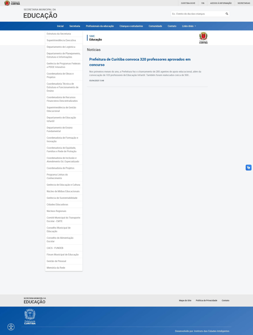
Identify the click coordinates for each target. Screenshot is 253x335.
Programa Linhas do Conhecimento (57, 176)
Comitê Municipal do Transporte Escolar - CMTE (63, 219)
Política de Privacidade (206, 300)
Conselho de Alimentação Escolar (60, 239)
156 (202, 3)
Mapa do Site (185, 300)
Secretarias (244, 3)
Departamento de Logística (61, 46)
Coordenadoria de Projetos (60, 168)
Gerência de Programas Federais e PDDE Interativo (63, 65)
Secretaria (74, 26)
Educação (95, 39)
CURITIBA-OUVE (188, 3)
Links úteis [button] (188, 26)
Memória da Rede (56, 267)
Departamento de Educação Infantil (61, 119)
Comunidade (155, 26)
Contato (172, 26)
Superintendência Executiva (61, 40)
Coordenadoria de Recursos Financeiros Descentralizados (62, 99)
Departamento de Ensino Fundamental (59, 129)
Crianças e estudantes (131, 26)
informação (221, 3)
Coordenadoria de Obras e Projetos (60, 75)
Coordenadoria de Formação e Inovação (62, 139)
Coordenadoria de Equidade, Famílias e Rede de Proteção (61, 149)
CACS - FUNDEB (55, 248)
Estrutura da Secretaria (59, 33)
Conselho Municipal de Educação (58, 229)
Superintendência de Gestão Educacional (61, 109)
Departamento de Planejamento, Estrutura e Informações (63, 55)
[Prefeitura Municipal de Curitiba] (30, 316)
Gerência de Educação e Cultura (63, 184)
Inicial (60, 26)
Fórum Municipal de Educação (63, 254)
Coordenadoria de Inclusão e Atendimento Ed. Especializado (63, 159)
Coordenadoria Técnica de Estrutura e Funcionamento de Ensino (62, 87)
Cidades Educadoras (57, 204)
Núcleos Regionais (56, 211)
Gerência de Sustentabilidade (62, 197)
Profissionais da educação (100, 26)
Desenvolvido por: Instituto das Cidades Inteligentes (202, 331)
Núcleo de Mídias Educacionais (63, 191)
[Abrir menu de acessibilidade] (11, 327)
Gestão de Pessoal (56, 261)
